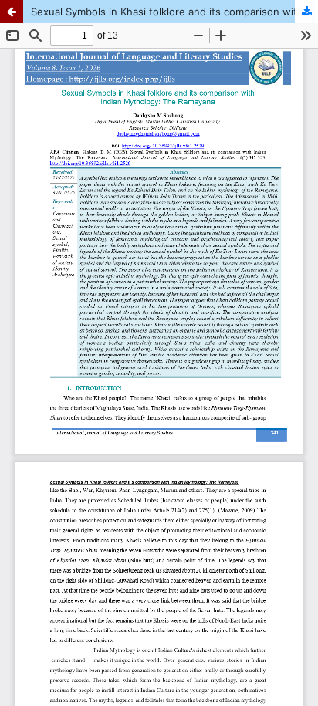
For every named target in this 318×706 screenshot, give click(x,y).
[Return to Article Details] (11, 11)
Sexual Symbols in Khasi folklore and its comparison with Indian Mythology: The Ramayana (174, 11)
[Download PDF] (306, 11)
